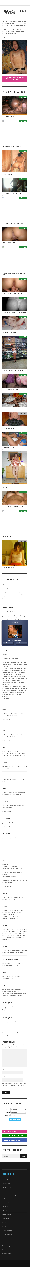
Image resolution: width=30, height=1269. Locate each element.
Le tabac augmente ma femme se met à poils (13, 370)
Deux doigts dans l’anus (8, 537)
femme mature (6, 1203)
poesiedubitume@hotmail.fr (18, 755)
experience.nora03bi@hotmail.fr (11, 918)
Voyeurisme (5, 1250)
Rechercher (15, 1119)
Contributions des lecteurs (9, 1191)
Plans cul (4, 1238)
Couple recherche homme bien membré (12, 193)
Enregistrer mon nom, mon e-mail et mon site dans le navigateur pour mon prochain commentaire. (14, 1086)
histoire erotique (6, 1214)
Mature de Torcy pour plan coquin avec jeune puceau (13, 273)
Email (4, 1076)
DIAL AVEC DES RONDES (12, 1140)
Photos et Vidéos (7, 1234)
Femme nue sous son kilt (8, 428)
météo (4, 1222)
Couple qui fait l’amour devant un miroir (12, 223)
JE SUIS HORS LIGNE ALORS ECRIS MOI (15, 79)
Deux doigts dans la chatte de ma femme (12, 294)
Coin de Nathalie (6, 1187)
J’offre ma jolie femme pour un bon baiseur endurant (13, 486)
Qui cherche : (7, 1112)
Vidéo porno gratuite (8, 1246)
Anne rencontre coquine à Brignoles (11, 147)
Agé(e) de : (8, 1115)
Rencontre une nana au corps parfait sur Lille (14, 506)
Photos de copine (7, 1230)
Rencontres (5, 1242)
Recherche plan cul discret (9, 332)
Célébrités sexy (6, 1183)
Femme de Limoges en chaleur (9, 567)
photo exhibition (6, 1226)
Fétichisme (5, 1206)
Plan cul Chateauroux (8, 447)
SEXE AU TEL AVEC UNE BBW (14, 1136)
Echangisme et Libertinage (9, 1195)
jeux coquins (5, 1218)
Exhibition (5, 1199)
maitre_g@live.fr (6, 811)
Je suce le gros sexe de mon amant (10, 390)
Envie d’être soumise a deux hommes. (11, 409)
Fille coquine (5, 1210)
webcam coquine (7, 1253)
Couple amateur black (8, 116)
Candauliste (5, 1179)
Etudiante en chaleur (7, 174)
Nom (4, 1069)
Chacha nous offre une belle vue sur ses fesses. (14, 313)
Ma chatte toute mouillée (8, 243)
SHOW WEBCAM (10, 1131)
